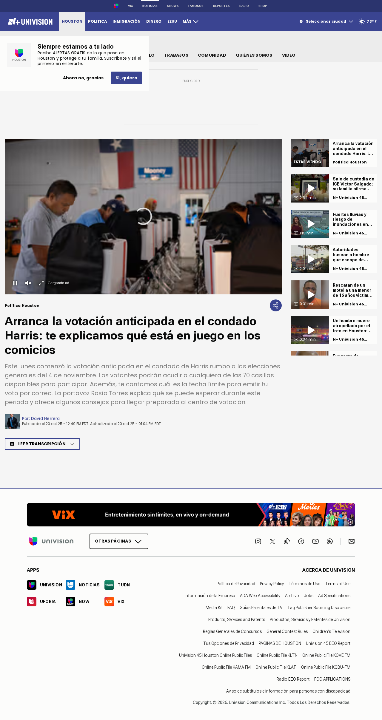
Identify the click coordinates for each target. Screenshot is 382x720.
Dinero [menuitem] (153, 21)
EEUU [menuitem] (172, 21)
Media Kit (214, 607)
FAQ (231, 607)
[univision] (29, 21)
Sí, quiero (126, 78)
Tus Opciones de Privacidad (228, 643)
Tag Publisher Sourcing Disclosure (318, 607)
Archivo (292, 595)
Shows (173, 5)
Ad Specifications (334, 595)
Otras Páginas (113, 541)
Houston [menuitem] (72, 21)
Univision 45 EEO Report (328, 643)
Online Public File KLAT (275, 667)
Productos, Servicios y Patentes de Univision (310, 619)
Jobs (308, 595)
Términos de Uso (305, 583)
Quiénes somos (254, 55)
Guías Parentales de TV (261, 607)
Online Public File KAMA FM (226, 667)
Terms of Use (337, 583)
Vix (130, 5)
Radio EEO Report (293, 679)
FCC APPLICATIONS (332, 679)
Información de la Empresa (210, 595)
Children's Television (331, 631)
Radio (244, 5)
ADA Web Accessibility (260, 595)
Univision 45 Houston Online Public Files (215, 655)
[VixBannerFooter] (191, 514)
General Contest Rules (287, 631)
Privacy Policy (272, 583)
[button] (143, 216)
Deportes (221, 5)
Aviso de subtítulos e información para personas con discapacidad (288, 691)
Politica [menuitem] (97, 21)
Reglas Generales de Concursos (232, 631)
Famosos (196, 5)
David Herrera (45, 418)
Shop (262, 5)
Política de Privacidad (236, 583)
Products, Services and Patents (236, 619)
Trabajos (176, 55)
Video (289, 55)
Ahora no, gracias (83, 78)
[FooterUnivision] (51, 541)
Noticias (150, 5)
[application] (143, 216)
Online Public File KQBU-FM (325, 667)
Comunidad (212, 55)
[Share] (276, 305)
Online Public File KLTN (277, 655)
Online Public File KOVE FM (326, 655)
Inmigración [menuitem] (127, 21)
